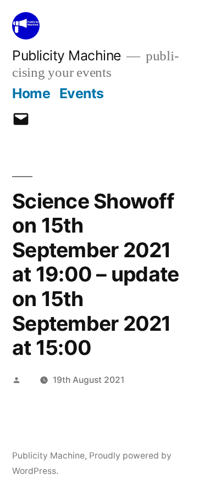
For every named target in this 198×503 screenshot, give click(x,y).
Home (31, 93)
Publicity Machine (66, 55)
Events (81, 93)
